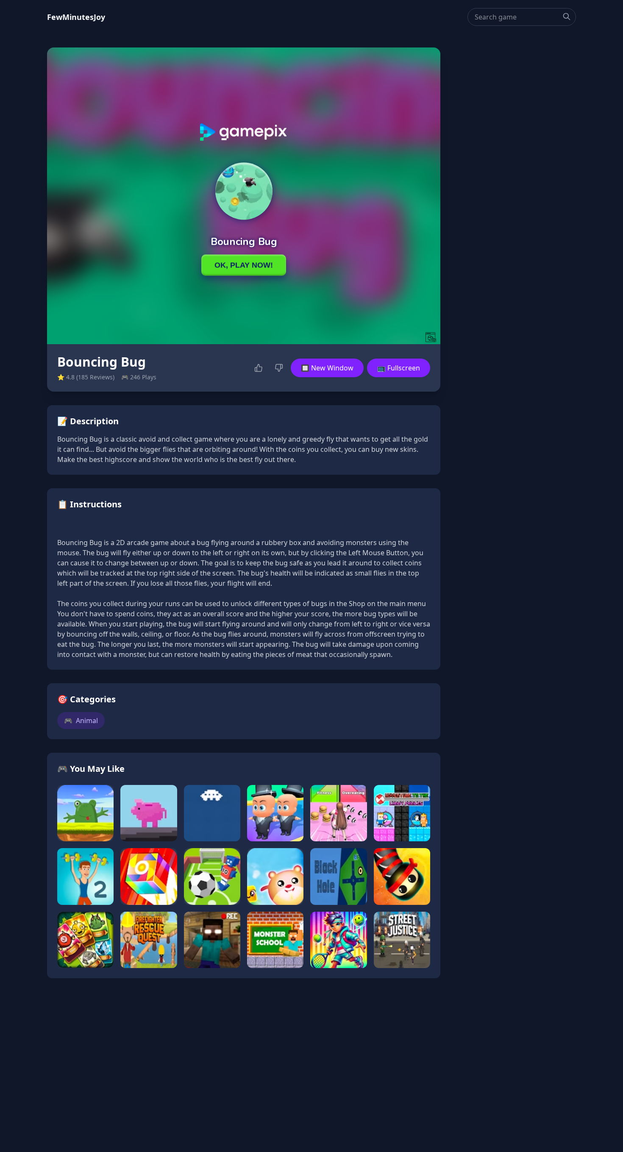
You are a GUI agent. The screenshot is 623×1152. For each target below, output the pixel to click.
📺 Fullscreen (398, 368)
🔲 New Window (327, 368)
